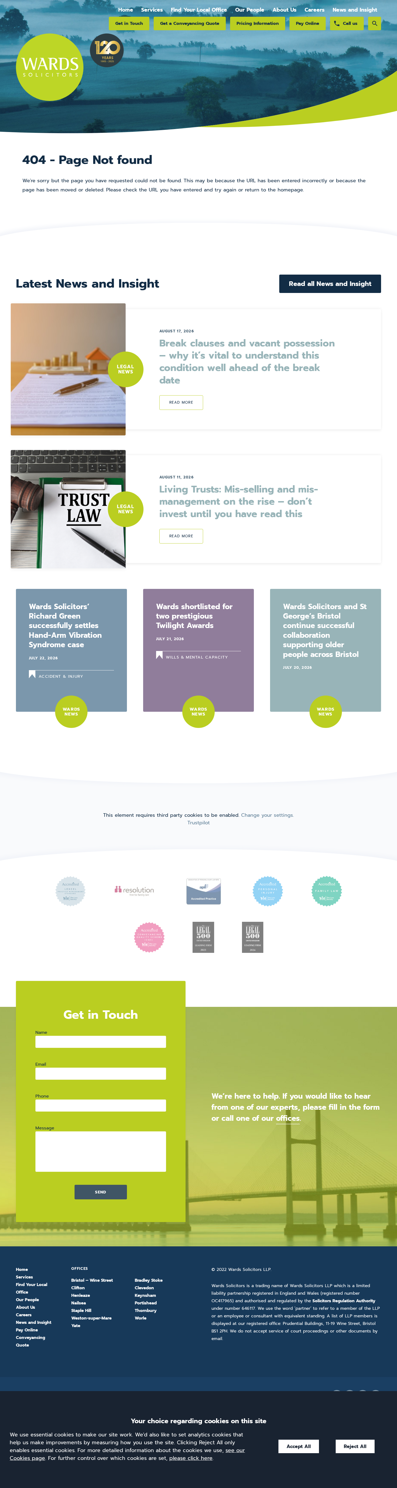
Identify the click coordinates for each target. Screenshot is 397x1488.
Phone (42, 1096)
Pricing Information (258, 23)
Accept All (299, 1446)
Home (125, 10)
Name (41, 1032)
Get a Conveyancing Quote (189, 23)
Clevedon (144, 1288)
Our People (249, 10)
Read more (181, 402)
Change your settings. (267, 815)
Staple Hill (81, 1310)
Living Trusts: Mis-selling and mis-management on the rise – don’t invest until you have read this (238, 501)
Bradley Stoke (149, 1280)
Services (152, 10)
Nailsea (78, 1303)
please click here (191, 1458)
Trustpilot (198, 822)
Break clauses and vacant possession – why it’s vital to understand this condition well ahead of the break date (247, 362)
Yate (75, 1325)
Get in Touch (129, 23)
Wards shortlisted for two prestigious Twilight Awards (194, 616)
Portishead (146, 1303)
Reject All (355, 1446)
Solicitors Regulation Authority (343, 1301)
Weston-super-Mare (91, 1318)
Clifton (78, 1288)
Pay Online (307, 23)
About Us (284, 10)
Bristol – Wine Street (92, 1280)
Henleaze (80, 1295)
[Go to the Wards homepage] (49, 73)
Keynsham (145, 1295)
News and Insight (355, 10)
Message (44, 1128)
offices (288, 1118)
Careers (315, 10)
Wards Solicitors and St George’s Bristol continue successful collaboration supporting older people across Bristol (325, 630)
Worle (140, 1318)
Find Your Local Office (199, 10)
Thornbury (146, 1310)
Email (40, 1064)
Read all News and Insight (330, 284)
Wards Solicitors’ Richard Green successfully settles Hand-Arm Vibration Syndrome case (65, 626)
